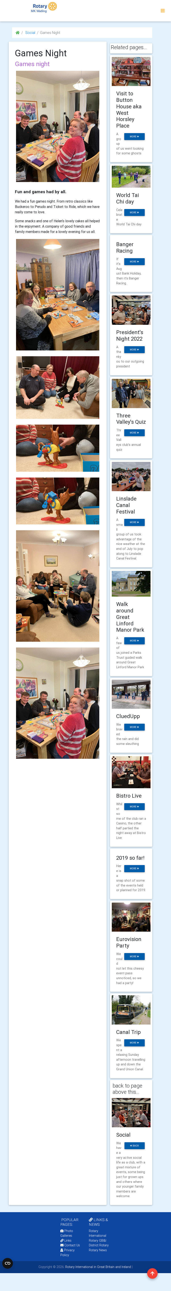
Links (67, 1241)
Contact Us (71, 1245)
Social (29, 32)
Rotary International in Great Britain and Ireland (97, 1267)
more (133, 136)
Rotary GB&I (97, 1241)
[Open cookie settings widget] (7, 1263)
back (135, 1145)
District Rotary (99, 1245)
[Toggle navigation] (162, 11)
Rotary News (98, 1250)
